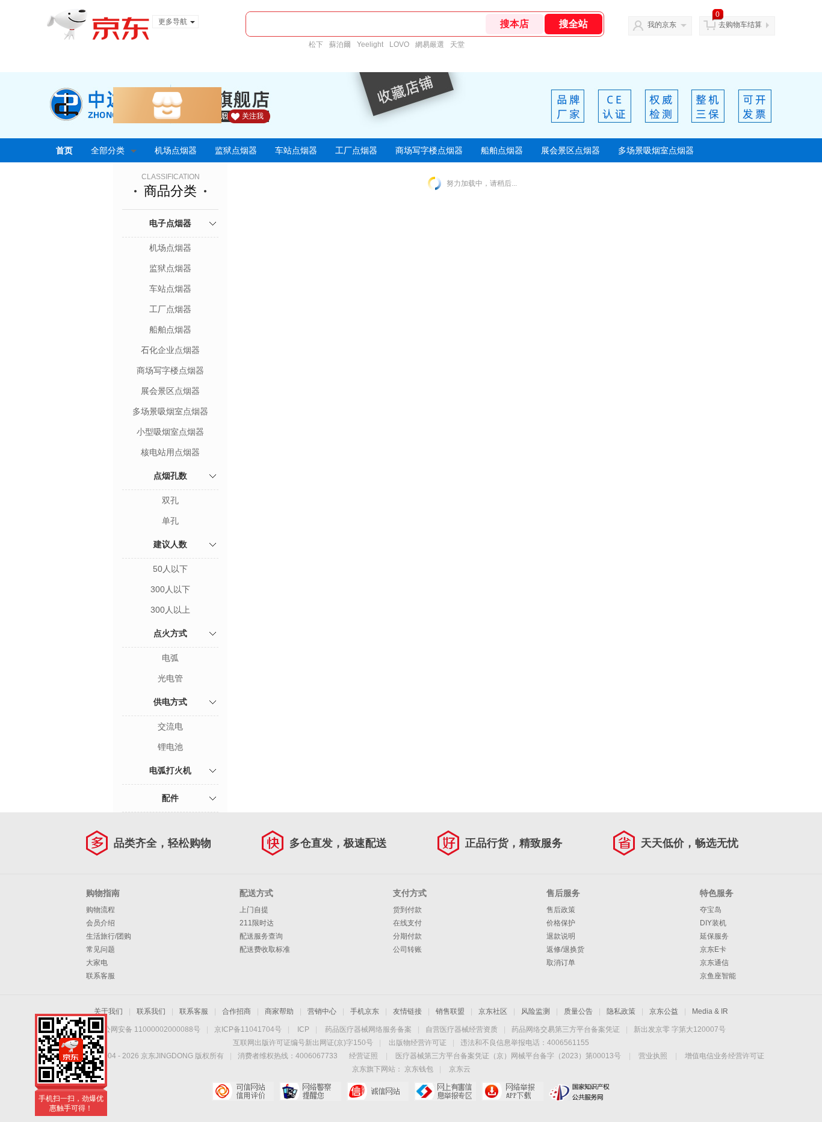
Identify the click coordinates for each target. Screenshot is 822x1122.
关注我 (253, 116)
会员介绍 (100, 923)
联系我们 (151, 1011)
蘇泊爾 (340, 44)
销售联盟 (450, 1011)
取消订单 (560, 962)
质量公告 (578, 1011)
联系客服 (100, 976)
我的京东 (661, 24)
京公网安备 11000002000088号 (148, 1029)
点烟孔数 (170, 475)
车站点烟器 (296, 150)
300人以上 (170, 610)
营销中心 (321, 1011)
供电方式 (170, 702)
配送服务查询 (261, 936)
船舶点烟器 (502, 150)
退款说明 (560, 936)
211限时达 (256, 923)
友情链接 (407, 1011)
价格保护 (560, 923)
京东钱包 (418, 1069)
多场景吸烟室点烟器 (656, 150)
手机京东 (364, 1011)
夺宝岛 (711, 910)
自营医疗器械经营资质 (461, 1029)
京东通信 (714, 962)
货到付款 (407, 910)
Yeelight (370, 44)
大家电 (97, 962)
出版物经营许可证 (418, 1042)
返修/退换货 (565, 949)
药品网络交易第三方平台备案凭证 (565, 1029)
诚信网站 (378, 1091)
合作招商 (236, 1011)
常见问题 (100, 949)
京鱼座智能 (718, 976)
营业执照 (652, 1056)
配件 (170, 798)
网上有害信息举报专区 (445, 1091)
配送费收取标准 (264, 949)
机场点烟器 (176, 150)
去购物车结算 (740, 24)
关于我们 (108, 1011)
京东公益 (663, 1011)
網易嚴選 (429, 44)
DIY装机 (713, 923)
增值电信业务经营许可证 (724, 1056)
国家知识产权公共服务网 (580, 1091)
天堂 (457, 44)
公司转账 (407, 949)
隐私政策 (621, 1011)
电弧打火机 (170, 770)
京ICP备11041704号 (248, 1029)
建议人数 (170, 544)
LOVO (399, 44)
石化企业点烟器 (170, 350)
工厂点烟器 (356, 150)
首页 (64, 150)
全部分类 (108, 150)
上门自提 (253, 910)
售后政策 (560, 910)
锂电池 (170, 747)
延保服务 (714, 936)
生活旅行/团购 (108, 936)
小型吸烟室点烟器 (170, 432)
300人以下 (170, 589)
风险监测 (535, 1011)
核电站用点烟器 (170, 452)
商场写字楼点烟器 (429, 150)
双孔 (170, 500)
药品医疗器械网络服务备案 (368, 1029)
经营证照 (363, 1056)
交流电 (170, 726)
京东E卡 (713, 949)
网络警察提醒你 (310, 1091)
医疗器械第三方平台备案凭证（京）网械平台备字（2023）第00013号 (508, 1056)
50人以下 (170, 569)
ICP (303, 1029)
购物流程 (100, 910)
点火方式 (170, 633)
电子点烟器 (170, 223)
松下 (316, 44)
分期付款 (407, 936)
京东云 (460, 1069)
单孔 (170, 521)
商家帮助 (279, 1011)
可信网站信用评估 (243, 1091)
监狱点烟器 (236, 150)
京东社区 (492, 1011)
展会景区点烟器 (570, 150)
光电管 (170, 678)
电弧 (170, 658)
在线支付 (407, 923)
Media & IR (710, 1011)
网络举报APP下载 (512, 1091)
